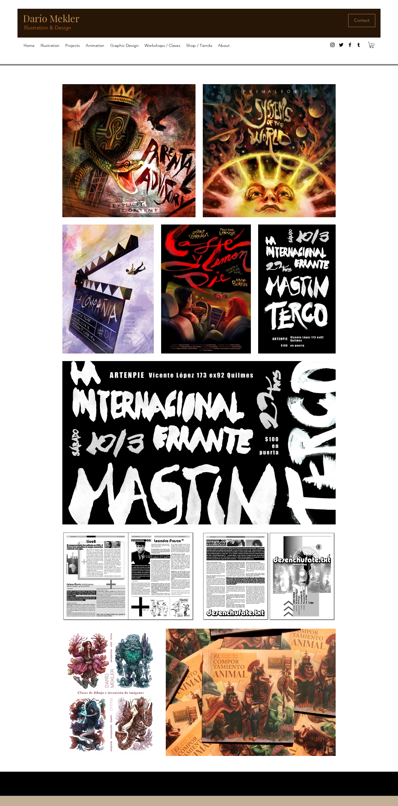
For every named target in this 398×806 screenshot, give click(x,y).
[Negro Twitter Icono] (341, 45)
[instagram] (332, 45)
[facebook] (350, 45)
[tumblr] (359, 45)
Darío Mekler (51, 18)
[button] (50, 45)
